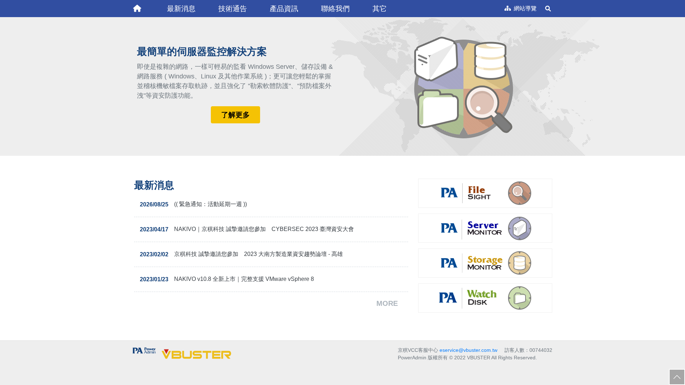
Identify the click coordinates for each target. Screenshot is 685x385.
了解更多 (235, 115)
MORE (387, 303)
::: (130, 3)
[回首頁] (137, 8)
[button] (181, 8)
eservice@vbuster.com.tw (468, 350)
